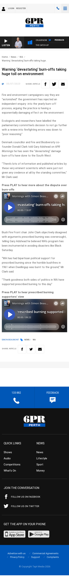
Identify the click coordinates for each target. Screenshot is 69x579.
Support (35, 557)
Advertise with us (17, 553)
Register (21, 8)
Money (40, 470)
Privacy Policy (17, 557)
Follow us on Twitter (25, 506)
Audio (7, 458)
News (13, 57)
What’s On (10, 470)
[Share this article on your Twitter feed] (54, 84)
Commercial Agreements (45, 553)
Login (11, 8)
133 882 (57, 8)
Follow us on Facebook (25, 496)
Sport (39, 464)
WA (21, 57)
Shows (8, 452)
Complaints (53, 557)
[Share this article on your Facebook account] (45, 84)
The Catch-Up (42, 45)
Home (5, 57)
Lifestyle (41, 458)
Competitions (12, 464)
